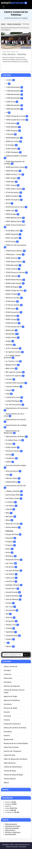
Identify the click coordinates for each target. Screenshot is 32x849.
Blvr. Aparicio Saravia (14, 372)
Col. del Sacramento (13, 404)
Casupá (8, 390)
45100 (8, 203)
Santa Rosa (10, 581)
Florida (8, 454)
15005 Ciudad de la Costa (15, 120)
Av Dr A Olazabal (12, 348)
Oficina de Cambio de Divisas (15, 727)
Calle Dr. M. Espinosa (14, 375)
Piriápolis (9, 541)
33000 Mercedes (12, 171)
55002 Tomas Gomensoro (16, 225)
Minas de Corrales (13, 524)
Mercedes (9, 516)
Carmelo (9, 379)
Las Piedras (10, 505)
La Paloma (10, 502)
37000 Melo (10, 181)
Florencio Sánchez (13, 451)
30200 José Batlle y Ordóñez (16, 156)
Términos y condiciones (12, 832)
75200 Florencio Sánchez (15, 272)
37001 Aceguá (11, 185)
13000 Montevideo (13, 109)
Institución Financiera (12, 724)
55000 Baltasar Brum (14, 218)
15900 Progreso (12, 130)
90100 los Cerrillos (13, 298)
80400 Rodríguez (12, 287)
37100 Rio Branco (12, 192)
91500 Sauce (10, 308)
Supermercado (9, 755)
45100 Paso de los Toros (15, 207)
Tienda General (10, 778)
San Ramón (10, 574)
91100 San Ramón (13, 305)
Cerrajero (7, 670)
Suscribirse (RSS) (10, 834)
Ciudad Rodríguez (12, 401)
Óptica (6, 782)
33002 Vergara (11, 178)
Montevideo (10, 334)
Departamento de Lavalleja (16, 425)
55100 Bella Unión (13, 230)
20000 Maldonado (13, 138)
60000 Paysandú (12, 234)
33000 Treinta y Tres (13, 174)
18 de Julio (10, 134)
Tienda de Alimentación (13, 767)
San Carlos (10, 563)
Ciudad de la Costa (13, 397)
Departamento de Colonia (16, 419)
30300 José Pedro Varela (15, 167)
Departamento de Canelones (17, 408)
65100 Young (11, 241)
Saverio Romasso (12, 596)
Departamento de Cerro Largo (14, 415)
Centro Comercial (14, 24)
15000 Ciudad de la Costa (15, 116)
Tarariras (9, 617)
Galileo (8, 462)
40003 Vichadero (12, 196)
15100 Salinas (11, 123)
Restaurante (8, 739)
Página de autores (11, 824)
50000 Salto (10, 210)
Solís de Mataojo (12, 599)
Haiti (7, 475)
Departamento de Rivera (15, 436)
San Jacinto (10, 567)
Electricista (8, 678)
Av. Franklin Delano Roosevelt (12, 356)
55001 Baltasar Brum (14, 221)
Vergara (9, 639)
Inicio (3, 24)
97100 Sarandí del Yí (13, 326)
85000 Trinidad (11, 294)
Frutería (7, 720)
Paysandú (9, 538)
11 (7, 83)
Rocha (8, 552)
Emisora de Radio (10, 708)
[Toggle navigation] (3, 6)
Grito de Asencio (12, 471)
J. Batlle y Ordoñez (13, 491)
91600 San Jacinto (12, 312)
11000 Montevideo (13, 87)
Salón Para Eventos (11, 747)
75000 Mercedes (12, 265)
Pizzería (7, 735)
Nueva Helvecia (12, 527)
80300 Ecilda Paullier (14, 283)
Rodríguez (10, 556)
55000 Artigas (11, 214)
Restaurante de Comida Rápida (16, 743)
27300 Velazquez (12, 152)
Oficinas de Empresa (12, 686)
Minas (8, 520)
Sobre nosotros (10, 830)
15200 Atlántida (12, 127)
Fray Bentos (10, 458)
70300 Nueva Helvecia (14, 251)
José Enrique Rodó (13, 495)
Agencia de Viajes (10, 696)
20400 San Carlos (12, 141)
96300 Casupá (11, 319)
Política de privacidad (12, 828)
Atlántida (9, 345)
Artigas (8, 341)
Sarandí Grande (12, 592)
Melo (7, 513)
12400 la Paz (10, 101)
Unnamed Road (12, 635)
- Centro (9, 80)
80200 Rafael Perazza (14, 279)
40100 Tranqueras (13, 199)
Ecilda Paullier (11, 447)
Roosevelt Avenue (12, 559)
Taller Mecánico (10, 763)
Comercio (7, 674)
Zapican (9, 646)
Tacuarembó (10, 610)
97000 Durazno (11, 323)
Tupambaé (10, 632)
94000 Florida (11, 316)
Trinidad (9, 628)
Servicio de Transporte (12, 751)
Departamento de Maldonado (11, 432)
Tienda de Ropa (10, 771)
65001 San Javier (12, 238)
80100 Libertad (11, 276)
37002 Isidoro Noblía (14, 189)
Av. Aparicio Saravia (13, 352)
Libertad (9, 509)
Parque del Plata (12, 534)
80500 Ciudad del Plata (14, 290)
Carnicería (8, 704)
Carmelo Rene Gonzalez (15, 383)
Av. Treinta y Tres (12, 361)
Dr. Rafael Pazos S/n (13, 440)
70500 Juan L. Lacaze (14, 254)
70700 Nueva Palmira (14, 261)
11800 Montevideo (13, 94)
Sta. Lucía (9, 606)
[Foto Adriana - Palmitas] (16, 40)
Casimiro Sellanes (12, 386)
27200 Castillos (11, 148)
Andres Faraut (11, 337)
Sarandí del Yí (11, 588)
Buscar (26, 655)
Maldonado (10, 330)
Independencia (11, 482)
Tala (7, 614)
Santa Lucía (10, 578)
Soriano (9, 603)
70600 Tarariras (12, 258)
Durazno (9, 444)
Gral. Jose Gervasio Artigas (16, 465)
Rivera (8, 549)
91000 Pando (11, 301)
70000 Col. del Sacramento (16, 245)
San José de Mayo (12, 570)
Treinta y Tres (11, 624)
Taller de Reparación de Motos (15, 759)
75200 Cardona (11, 269)
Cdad (8, 394)
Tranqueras (10, 621)
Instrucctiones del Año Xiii (16, 485)
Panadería (8, 731)
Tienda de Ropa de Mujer (13, 774)
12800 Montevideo (13, 105)
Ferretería (7, 682)
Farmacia (7, 716)
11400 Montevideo (13, 91)
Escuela (7, 712)
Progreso (9, 545)
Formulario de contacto (12, 826)
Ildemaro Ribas (11, 478)
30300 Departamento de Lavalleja (14, 162)
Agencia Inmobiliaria (12, 700)
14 (7, 112)
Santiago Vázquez (12, 585)
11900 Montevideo (13, 98)
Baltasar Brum (11, 365)
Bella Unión (10, 368)
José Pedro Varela (12, 498)
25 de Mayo (10, 145)
